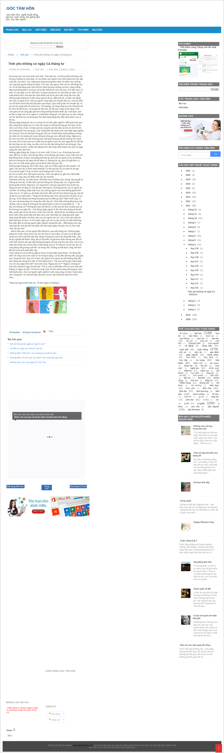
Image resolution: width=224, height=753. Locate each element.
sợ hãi (182, 375)
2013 (188, 197)
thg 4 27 (195, 261)
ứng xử (215, 397)
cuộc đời (183, 349)
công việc (207, 346)
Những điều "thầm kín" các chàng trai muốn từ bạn (33, 353)
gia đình (214, 352)
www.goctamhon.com (83, 745)
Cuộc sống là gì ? (188, 541)
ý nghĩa (201, 403)
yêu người (213, 406)
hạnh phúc (213, 355)
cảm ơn (200, 338)
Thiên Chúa (185, 383)
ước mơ (190, 400)
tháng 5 (192, 240)
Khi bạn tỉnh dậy (202, 482)
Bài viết (69, 30)
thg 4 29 (195, 253)
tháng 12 (192, 210)
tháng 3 (192, 301)
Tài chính (83, 30)
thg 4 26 (195, 266)
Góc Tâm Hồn (20, 8)
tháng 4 (192, 244)
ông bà (210, 373)
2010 (188, 315)
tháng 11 (192, 214)
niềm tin (188, 371)
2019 (188, 179)
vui (217, 400)
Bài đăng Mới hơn (15, 486)
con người (213, 343)
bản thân (193, 336)
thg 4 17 (195, 279)
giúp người (192, 355)
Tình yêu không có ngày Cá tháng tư (201, 293)
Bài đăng (55, 714)
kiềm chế (197, 363)
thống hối (204, 383)
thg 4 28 (195, 257)
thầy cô (209, 380)
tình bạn (214, 385)
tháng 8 (192, 227)
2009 (188, 319)
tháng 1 (192, 309)
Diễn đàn (55, 30)
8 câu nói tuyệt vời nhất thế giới (204, 617)
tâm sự (187, 378)
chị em (189, 341)
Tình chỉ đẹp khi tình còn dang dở (205, 454)
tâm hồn (214, 375)
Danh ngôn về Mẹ (202, 589)
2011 (188, 206)
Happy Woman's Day (204, 522)
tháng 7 (192, 231)
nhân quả (214, 368)
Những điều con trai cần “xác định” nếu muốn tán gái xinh (36, 358)
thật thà (194, 380)
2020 (188, 175)
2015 (188, 188)
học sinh (208, 357)
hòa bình (191, 357)
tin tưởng (196, 385)
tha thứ (201, 378)
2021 (188, 171)
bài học (198, 333)
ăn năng (183, 333)
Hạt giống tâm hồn (203, 562)
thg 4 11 (195, 283)
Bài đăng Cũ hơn (78, 486)
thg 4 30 (195, 248)
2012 (188, 201)
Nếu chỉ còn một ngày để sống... (196, 645)
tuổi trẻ (187, 397)
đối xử (182, 352)
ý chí (186, 403)
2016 (188, 184)
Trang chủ (12, 30)
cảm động (184, 338)
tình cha (207, 388)
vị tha (206, 400)
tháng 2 (192, 305)
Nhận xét (55, 720)
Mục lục (27, 30)
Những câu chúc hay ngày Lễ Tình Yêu (28, 362)
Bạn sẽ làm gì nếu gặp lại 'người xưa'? (28, 344)
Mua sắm (97, 30)
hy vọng (200, 360)
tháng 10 (192, 218)
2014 (188, 193)
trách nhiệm (199, 394)
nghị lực (194, 368)
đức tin (198, 352)
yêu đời (195, 406)
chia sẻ (204, 341)
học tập (183, 360)
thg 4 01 (195, 288)
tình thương (202, 391)
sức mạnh (198, 375)
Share (9, 730)
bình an (210, 336)
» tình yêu (38, 69)
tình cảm (190, 388)
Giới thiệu (41, 30)
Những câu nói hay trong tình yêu (202, 427)
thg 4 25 (195, 270)
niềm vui (204, 371)
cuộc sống (202, 349)
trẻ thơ (215, 394)
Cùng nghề (185, 501)
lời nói (204, 366)
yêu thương (194, 409)
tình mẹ (183, 391)
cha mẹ (215, 338)
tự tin (201, 397)
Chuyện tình (194, 343)
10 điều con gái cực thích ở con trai (26, 348)
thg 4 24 (195, 275)
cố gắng (189, 346)
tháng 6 (192, 236)
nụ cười (195, 373)
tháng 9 (192, 223)
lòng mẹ (188, 366)
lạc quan (214, 363)
